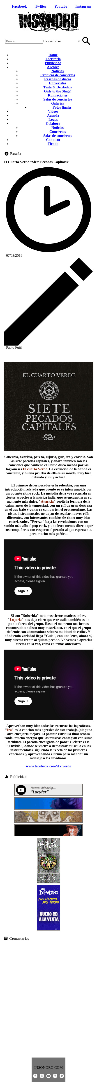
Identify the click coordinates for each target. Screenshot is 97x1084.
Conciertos (57, 132)
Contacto (53, 140)
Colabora (53, 123)
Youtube (60, 6)
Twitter (40, 6)
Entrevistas (57, 83)
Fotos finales (62, 107)
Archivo (53, 67)
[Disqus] (48, 999)
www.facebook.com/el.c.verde (48, 766)
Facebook (19, 6)
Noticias (57, 71)
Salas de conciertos (57, 99)
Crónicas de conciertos (57, 75)
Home (53, 55)
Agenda (53, 115)
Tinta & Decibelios (57, 87)
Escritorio (53, 59)
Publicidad (53, 63)
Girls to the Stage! (57, 91)
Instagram (83, 6)
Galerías (57, 103)
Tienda (53, 144)
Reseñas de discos (57, 79)
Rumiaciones (57, 95)
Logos (53, 119)
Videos (53, 111)
